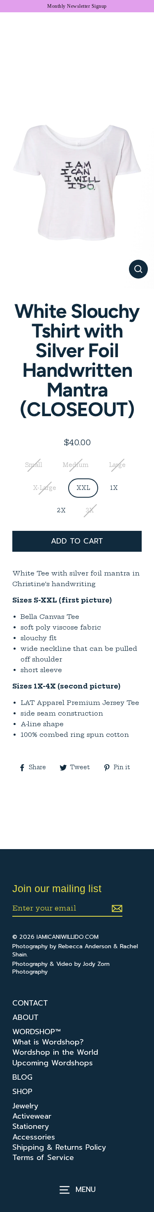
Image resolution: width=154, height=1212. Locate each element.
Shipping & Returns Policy (59, 1147)
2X (61, 510)
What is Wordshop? (48, 1042)
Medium (75, 465)
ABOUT (25, 1018)
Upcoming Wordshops (52, 1063)
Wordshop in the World (55, 1052)
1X (114, 488)
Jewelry (25, 1106)
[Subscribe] (115, 908)
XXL (83, 488)
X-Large (44, 488)
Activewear (31, 1116)
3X (90, 510)
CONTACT (30, 1003)
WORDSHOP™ (36, 1032)
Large (117, 465)
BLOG (22, 1077)
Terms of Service (43, 1158)
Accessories (33, 1137)
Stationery (30, 1126)
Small (33, 465)
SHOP (22, 1092)
